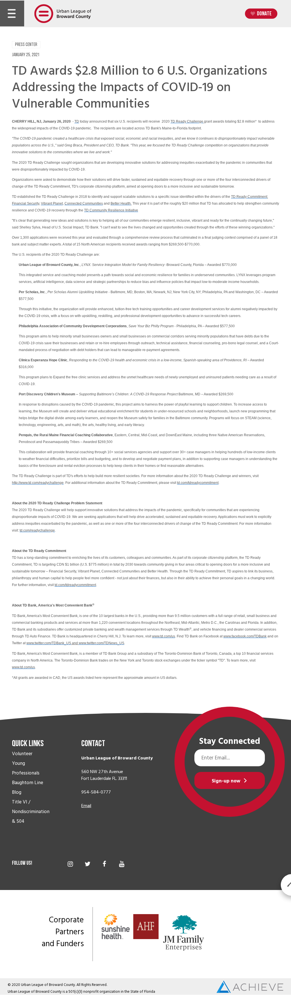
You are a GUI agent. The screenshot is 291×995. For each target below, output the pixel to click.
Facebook (104, 864)
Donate (264, 14)
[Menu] (12, 13)
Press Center (26, 44)
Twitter (87, 864)
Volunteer (22, 753)
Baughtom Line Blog (27, 787)
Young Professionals (26, 768)
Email (86, 806)
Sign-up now (226, 781)
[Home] (62, 13)
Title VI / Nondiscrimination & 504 (30, 812)
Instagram (70, 864)
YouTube (122, 864)
